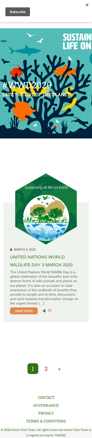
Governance (46, 405)
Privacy (46, 413)
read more (24, 310)
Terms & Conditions (46, 421)
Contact (46, 397)
